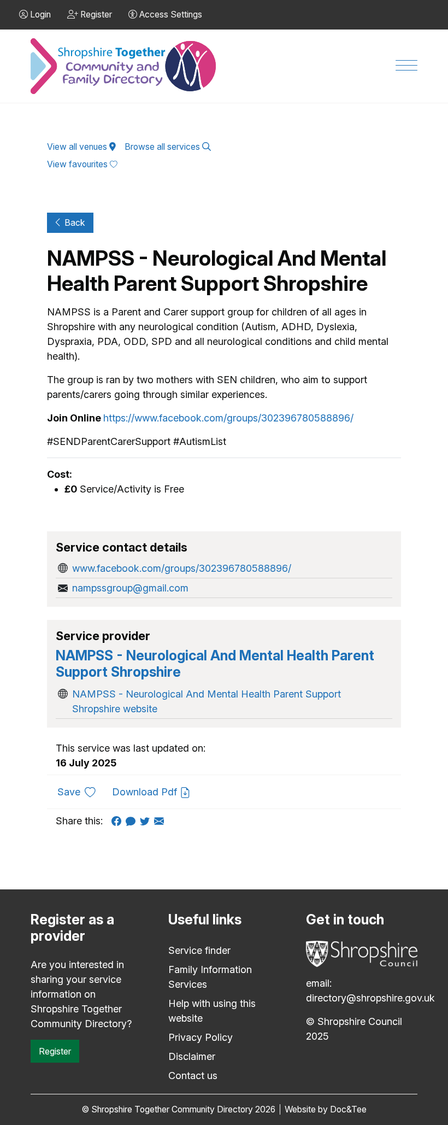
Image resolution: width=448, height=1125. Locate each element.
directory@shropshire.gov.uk (370, 998)
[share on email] (161, 820)
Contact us (192, 1075)
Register (55, 1051)
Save (80, 792)
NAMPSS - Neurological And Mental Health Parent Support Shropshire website (206, 701)
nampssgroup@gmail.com (130, 588)
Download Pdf (146, 792)
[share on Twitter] (147, 820)
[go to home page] (124, 66)
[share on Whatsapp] (133, 820)
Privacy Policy (200, 1037)
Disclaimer (191, 1056)
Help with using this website (212, 1011)
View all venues (78, 147)
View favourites (78, 164)
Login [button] (39, 14)
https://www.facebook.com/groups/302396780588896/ (228, 418)
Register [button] (95, 14)
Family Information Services (210, 977)
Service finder (199, 950)
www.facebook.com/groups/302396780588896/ (181, 568)
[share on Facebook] (118, 820)
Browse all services (163, 147)
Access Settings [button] (169, 14)
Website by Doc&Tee (326, 1109)
